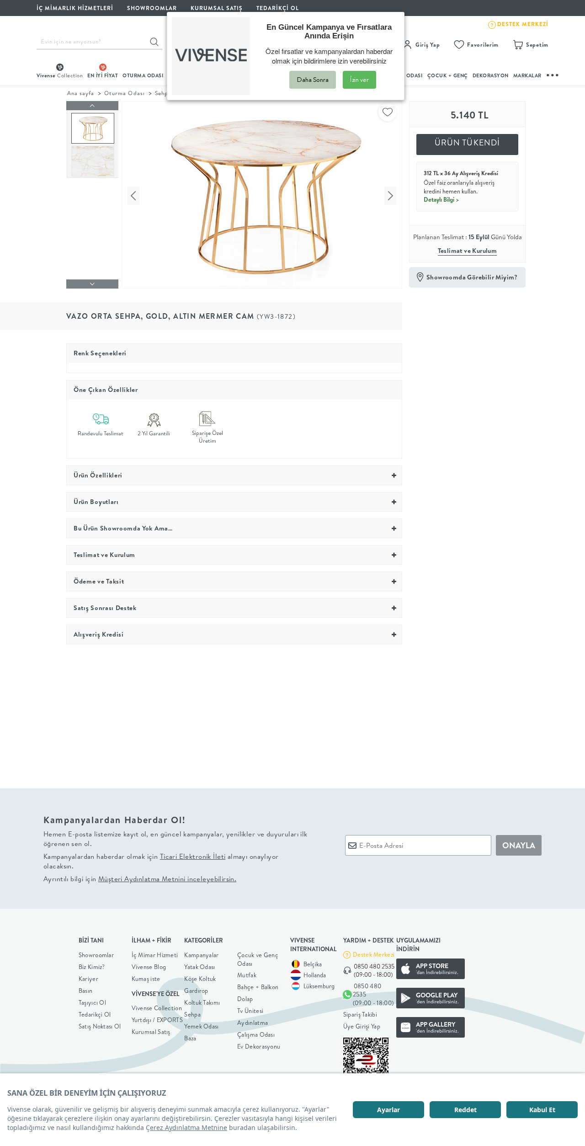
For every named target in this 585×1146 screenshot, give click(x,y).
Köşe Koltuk (200, 979)
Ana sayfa (80, 93)
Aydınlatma (252, 1022)
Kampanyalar (201, 955)
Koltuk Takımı (202, 1002)
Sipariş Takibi (360, 1014)
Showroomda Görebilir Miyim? (472, 277)
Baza (190, 1038)
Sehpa (163, 93)
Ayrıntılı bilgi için (139, 879)
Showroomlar (96, 955)
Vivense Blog (149, 967)
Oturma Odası (124, 93)
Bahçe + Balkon (257, 987)
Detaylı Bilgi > (441, 199)
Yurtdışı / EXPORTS (157, 1020)
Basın (86, 990)
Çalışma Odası (256, 1034)
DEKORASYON (491, 75)
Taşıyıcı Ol (92, 1002)
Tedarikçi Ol (277, 8)
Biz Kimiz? (92, 967)
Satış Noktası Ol (100, 1026)
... (553, 73)
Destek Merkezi (373, 954)
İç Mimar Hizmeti (155, 955)
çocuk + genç (447, 75)
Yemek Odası (201, 1026)
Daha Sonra (313, 80)
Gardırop (196, 990)
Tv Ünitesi (250, 1011)
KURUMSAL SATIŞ (217, 8)
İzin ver (359, 80)
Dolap (245, 999)
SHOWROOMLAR (152, 8)
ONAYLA (518, 845)
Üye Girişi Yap (361, 1026)
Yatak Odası (199, 967)
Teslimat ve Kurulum (467, 250)
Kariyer (88, 979)
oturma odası (142, 75)
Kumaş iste (146, 979)
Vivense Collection (157, 1008)
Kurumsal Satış (151, 1032)
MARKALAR (527, 75)
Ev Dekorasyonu (258, 1046)
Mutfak (246, 975)
